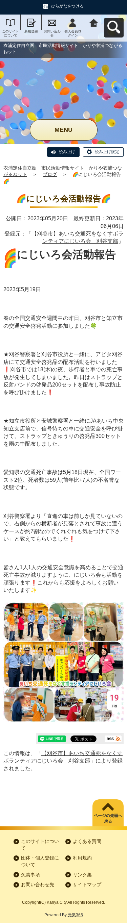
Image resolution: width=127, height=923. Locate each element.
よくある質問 (87, 841)
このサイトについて (10, 33)
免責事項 (30, 874)
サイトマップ (87, 884)
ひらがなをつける (67, 6)
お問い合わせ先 (37, 884)
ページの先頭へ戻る (108, 818)
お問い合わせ (52, 33)
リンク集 (82, 874)
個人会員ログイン (72, 33)
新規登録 (31, 31)
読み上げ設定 (107, 151)
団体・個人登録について (40, 861)
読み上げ (67, 151)
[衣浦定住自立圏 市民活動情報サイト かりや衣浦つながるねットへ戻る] (93, 22)
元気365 (75, 915)
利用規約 (82, 857)
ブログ (50, 174)
